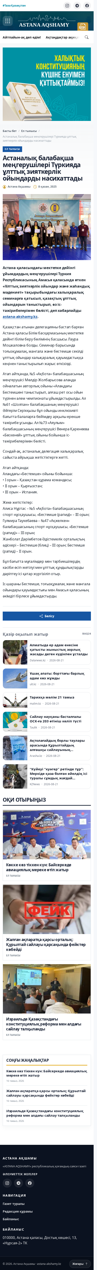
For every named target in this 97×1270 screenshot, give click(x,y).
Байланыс (11, 1219)
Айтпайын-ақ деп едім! (22, 37)
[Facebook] (87, 5)
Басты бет (10, 131)
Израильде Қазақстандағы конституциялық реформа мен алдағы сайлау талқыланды (43, 1024)
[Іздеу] (86, 37)
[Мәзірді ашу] (8, 21)
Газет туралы (14, 1204)
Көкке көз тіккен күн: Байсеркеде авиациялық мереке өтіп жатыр (38, 867)
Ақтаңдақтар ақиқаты (64, 37)
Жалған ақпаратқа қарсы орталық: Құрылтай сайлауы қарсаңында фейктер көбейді (46, 944)
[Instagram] (67, 5)
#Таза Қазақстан (14, 5)
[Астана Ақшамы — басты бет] (46, 21)
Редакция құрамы (18, 1211)
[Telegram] (77, 5)
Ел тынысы (29, 131)
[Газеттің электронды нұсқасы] (82, 26)
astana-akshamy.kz (20, 316)
